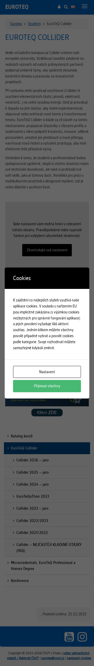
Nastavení (47, 372)
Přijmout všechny (47, 386)
